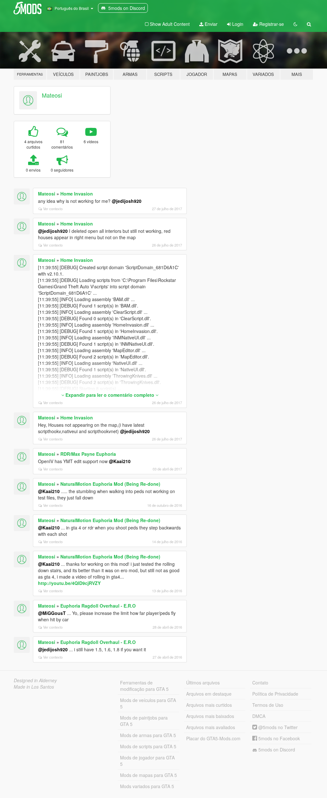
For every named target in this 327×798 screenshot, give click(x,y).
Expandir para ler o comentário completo (110, 395)
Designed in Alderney (35, 680)
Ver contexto (53, 208)
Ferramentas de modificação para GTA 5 (144, 685)
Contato (260, 682)
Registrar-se (271, 24)
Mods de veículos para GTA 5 (148, 703)
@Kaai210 (120, 461)
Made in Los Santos (34, 686)
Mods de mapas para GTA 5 (148, 775)
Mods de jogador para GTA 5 (147, 760)
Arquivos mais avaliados (210, 727)
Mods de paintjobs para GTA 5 (144, 720)
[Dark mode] (295, 24)
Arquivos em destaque (209, 694)
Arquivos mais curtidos (209, 705)
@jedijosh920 (126, 201)
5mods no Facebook (278, 738)
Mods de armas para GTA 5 (148, 735)
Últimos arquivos (203, 682)
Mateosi (52, 95)
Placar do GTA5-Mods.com (213, 738)
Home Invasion (76, 193)
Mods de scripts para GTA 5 (148, 746)
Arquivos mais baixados (210, 716)
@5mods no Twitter (277, 727)
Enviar (210, 24)
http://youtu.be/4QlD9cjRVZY (69, 583)
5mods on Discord (276, 749)
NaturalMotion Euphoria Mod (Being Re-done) (110, 484)
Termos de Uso (267, 705)
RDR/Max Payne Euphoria (88, 454)
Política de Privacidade (275, 694)
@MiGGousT (52, 613)
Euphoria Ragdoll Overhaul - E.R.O (98, 605)
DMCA (258, 716)
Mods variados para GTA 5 (147, 786)
